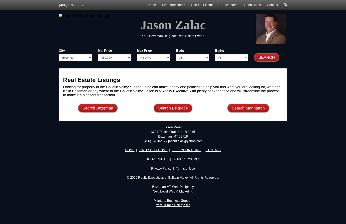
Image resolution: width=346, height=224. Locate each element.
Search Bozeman (97, 108)
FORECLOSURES (186, 159)
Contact (272, 5)
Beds (180, 50)
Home (151, 5)
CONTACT (213, 150)
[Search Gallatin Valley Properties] (285, 5)
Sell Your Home (202, 5)
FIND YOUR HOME (153, 150)
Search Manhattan (248, 108)
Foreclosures (229, 5)
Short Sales (252, 5)
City (62, 50)
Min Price (105, 50)
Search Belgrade (173, 108)
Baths (219, 50)
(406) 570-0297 (71, 5)
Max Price (144, 50)
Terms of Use (185, 168)
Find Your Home (173, 5)
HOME (130, 150)
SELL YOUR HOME (186, 150)
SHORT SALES (157, 159)
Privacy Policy (161, 168)
